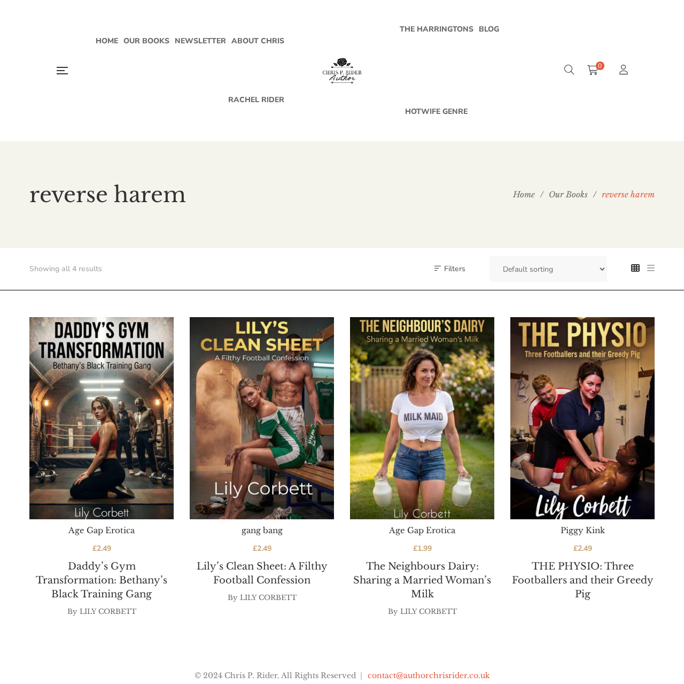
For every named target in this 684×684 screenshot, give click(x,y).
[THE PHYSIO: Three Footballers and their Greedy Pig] (582, 418)
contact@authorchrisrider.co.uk (429, 675)
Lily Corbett (108, 611)
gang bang (262, 530)
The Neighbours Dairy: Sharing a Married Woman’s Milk (422, 580)
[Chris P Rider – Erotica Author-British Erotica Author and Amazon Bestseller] (342, 70)
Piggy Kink (583, 530)
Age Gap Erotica (101, 530)
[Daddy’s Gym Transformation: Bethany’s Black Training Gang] (101, 418)
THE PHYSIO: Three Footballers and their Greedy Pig (583, 580)
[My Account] (625, 71)
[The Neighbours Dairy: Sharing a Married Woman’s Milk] (422, 418)
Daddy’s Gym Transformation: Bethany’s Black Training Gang (101, 580)
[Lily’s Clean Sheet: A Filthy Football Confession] (262, 418)
